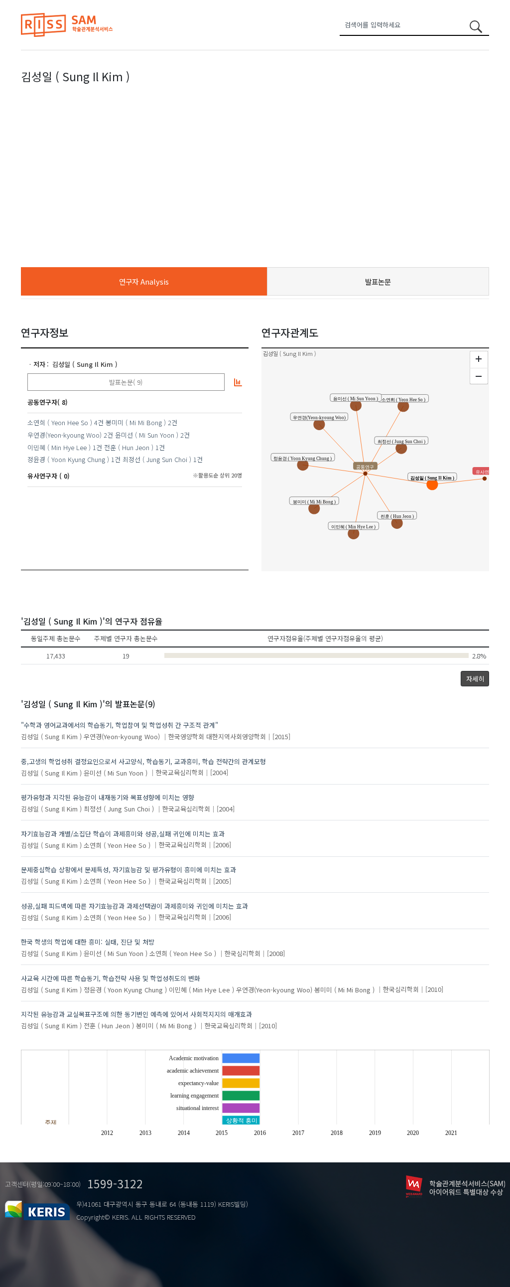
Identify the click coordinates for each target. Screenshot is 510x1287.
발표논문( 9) (125, 382)
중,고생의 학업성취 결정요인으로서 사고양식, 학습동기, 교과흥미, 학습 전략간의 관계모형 (143, 761)
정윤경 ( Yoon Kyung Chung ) (68, 459)
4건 (99, 422)
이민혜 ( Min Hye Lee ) (59, 447)
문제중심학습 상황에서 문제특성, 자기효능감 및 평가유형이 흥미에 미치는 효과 (128, 869)
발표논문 (378, 281)
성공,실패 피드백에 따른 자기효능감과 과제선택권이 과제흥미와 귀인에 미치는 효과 (134, 906)
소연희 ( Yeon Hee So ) (59, 422)
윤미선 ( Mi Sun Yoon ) (146, 435)
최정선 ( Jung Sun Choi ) (157, 459)
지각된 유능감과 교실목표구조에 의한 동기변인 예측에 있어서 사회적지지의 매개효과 (136, 1014)
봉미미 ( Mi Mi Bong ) (136, 422)
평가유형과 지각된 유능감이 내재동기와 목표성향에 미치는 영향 (107, 797)
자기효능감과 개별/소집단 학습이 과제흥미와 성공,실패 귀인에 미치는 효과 (123, 833)
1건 (97, 447)
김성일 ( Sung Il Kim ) (85, 364)
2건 (172, 422)
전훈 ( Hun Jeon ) (128, 447)
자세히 (475, 678)
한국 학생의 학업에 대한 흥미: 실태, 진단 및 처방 (87, 942)
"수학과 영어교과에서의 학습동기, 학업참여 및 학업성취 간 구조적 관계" (119, 725)
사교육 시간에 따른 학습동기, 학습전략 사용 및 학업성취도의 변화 (110, 978)
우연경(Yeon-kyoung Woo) (64, 435)
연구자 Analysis (144, 281)
